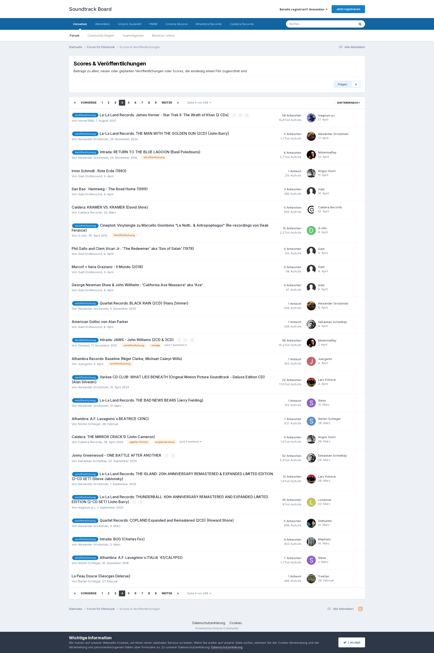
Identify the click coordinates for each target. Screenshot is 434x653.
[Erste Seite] (75, 103)
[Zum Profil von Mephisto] (311, 541)
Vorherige (89, 102)
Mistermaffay (327, 152)
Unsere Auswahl (129, 24)
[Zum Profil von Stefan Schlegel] (311, 421)
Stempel (83, 345)
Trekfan (323, 576)
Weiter (167, 102)
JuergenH (85, 364)
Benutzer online (163, 35)
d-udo (82, 235)
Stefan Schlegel (89, 424)
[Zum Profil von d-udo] (311, 230)
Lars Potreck (327, 379)
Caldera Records (242, 24)
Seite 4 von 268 (198, 102)
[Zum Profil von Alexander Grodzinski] (311, 136)
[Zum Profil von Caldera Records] (311, 209)
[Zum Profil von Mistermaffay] (311, 154)
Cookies (235, 623)
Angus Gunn (327, 171)
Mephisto (324, 539)
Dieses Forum (339, 24)
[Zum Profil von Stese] (311, 402)
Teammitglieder (133, 35)
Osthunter (325, 521)
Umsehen (80, 24)
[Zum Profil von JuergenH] (311, 361)
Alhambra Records (209, 24)
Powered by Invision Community (217, 628)
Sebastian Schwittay (332, 322)
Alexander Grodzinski (93, 139)
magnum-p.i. (326, 115)
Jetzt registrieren (348, 9)
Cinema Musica (176, 24)
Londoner (325, 500)
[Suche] (360, 24)
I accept (353, 642)
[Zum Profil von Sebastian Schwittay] (311, 324)
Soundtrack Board (90, 9)
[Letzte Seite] (178, 103)
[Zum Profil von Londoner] (311, 502)
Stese (322, 400)
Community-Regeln (100, 35)
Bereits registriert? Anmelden (303, 9)
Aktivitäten (102, 24)
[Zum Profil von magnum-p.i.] (311, 117)
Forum (74, 35)
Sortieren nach (348, 102)
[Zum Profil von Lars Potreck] (311, 382)
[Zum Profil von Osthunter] (311, 523)
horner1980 (86, 120)
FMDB (153, 24)
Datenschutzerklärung (208, 623)
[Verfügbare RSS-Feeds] (360, 609)
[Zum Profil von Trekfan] (311, 578)
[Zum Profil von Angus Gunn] (311, 173)
